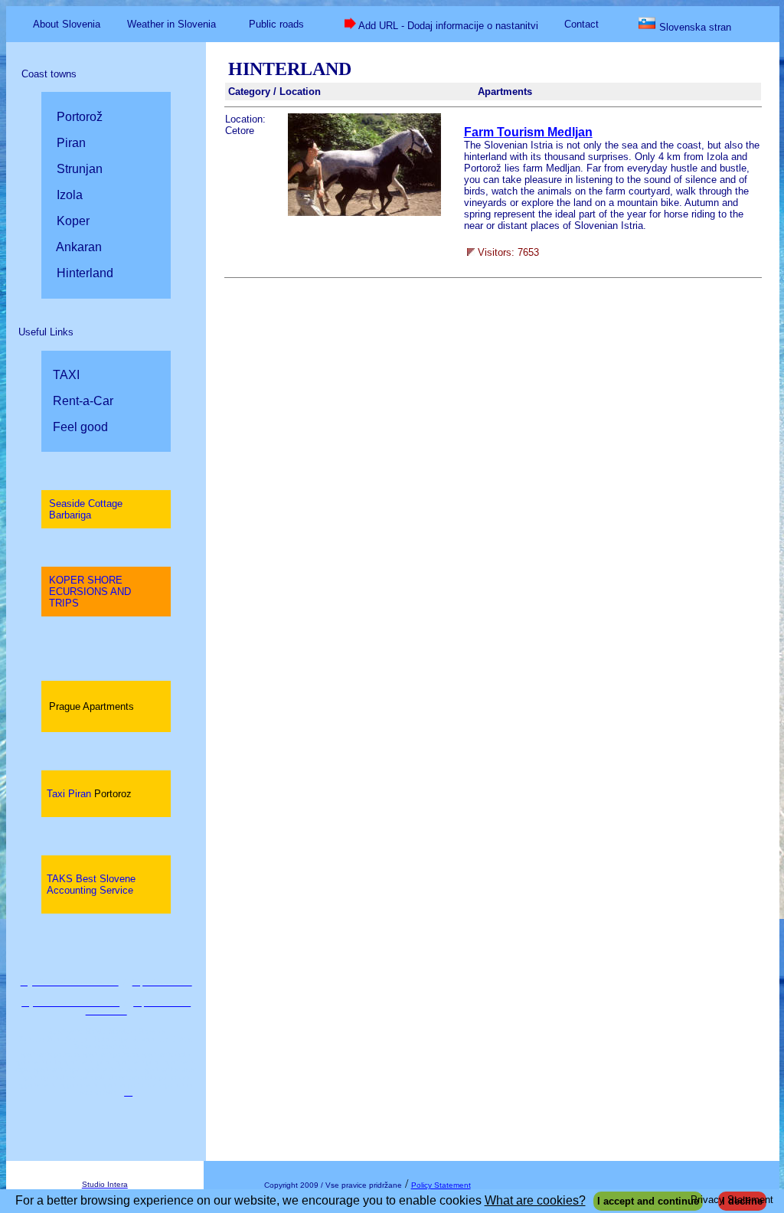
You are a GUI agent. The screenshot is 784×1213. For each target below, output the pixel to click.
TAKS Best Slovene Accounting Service (91, 884)
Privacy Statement (732, 1199)
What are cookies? (535, 1200)
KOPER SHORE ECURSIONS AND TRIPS (90, 591)
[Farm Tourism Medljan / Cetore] (364, 211)
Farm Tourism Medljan (528, 132)
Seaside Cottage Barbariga (85, 509)
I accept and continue (648, 1201)
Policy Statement (441, 1185)
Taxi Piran (89, 793)
